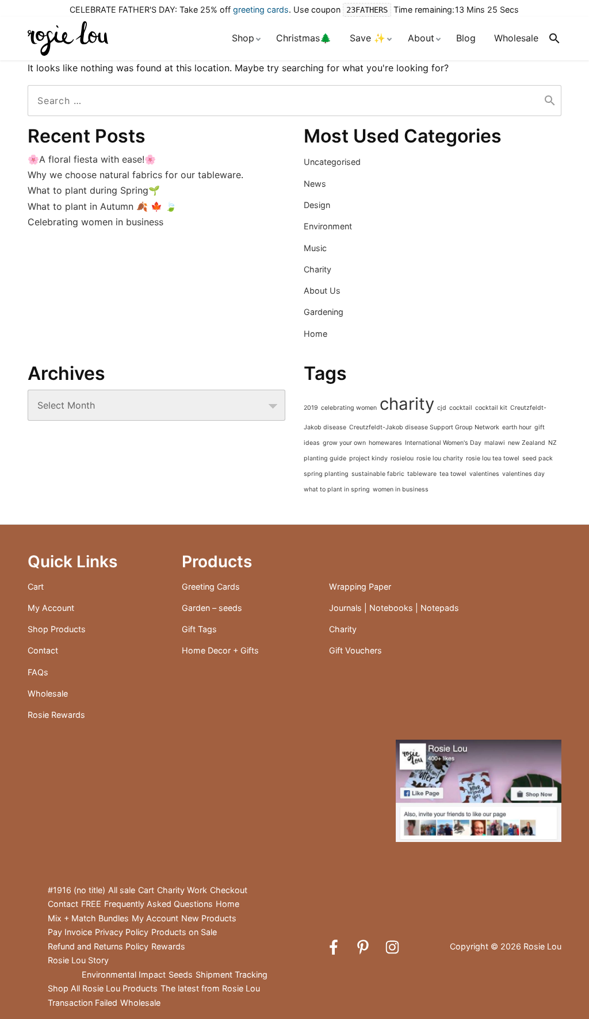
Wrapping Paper (360, 586)
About (421, 38)
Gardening (323, 312)
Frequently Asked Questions (158, 904)
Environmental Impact (124, 974)
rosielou (402, 458)
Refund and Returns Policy (98, 946)
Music (315, 248)
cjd (441, 408)
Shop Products (57, 629)
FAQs (38, 672)
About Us (322, 290)
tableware (422, 474)
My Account (51, 608)
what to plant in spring (337, 489)
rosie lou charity (439, 458)
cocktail (460, 408)
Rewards (168, 946)
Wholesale (516, 38)
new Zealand (526, 443)
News (315, 184)
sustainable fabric (377, 474)
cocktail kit (491, 408)
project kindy (368, 458)
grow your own (344, 443)
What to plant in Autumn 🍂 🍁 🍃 (102, 206)
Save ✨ (367, 38)
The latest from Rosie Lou (210, 988)
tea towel (452, 474)
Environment (328, 226)
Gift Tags (199, 629)
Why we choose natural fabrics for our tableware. (135, 174)
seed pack (537, 458)
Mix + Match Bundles (88, 918)
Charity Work (182, 890)
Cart (36, 586)
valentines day (523, 474)
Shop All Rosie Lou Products (103, 988)
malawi (494, 443)
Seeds (181, 974)
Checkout (228, 890)
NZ (552, 443)
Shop (243, 38)
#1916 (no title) (76, 890)
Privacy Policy (121, 932)
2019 (311, 408)
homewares (385, 443)
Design (317, 205)
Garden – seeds (212, 608)
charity (407, 404)
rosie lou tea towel (492, 458)
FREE (91, 904)
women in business (401, 489)
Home (315, 334)
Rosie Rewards (56, 715)
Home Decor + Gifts (220, 650)
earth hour (516, 427)
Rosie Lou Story (78, 960)
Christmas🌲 (303, 38)
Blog (466, 38)
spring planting (326, 474)
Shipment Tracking (231, 974)
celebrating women (349, 408)
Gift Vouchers (355, 650)
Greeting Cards (211, 586)
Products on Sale (184, 932)
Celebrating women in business (95, 222)
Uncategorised (332, 162)
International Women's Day (443, 443)
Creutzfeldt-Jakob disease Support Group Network (424, 427)
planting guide (325, 458)
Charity (317, 269)
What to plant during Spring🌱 (94, 190)
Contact (43, 650)
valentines (484, 474)
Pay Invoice (70, 932)
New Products (208, 918)
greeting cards (261, 9)
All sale (121, 890)
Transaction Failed (82, 1003)
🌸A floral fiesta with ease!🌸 (92, 159)
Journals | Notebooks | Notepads (394, 608)
